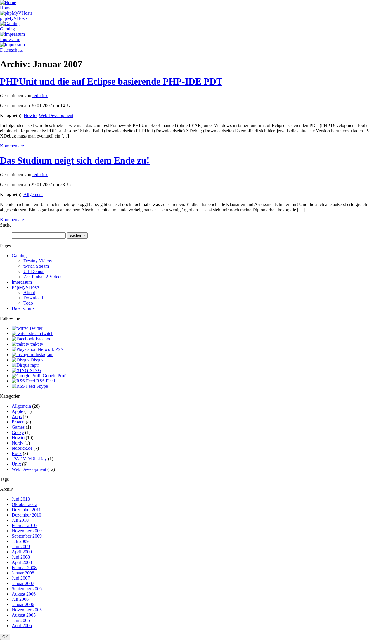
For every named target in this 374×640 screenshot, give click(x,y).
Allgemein (33, 194)
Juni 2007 (21, 578)
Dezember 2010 (26, 514)
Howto (30, 115)
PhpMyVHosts (25, 287)
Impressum (10, 39)
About (29, 292)
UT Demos (33, 271)
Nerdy (17, 442)
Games (18, 427)
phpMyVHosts (13, 18)
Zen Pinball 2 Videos (42, 276)
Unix (16, 463)
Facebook (44, 338)
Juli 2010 (20, 520)
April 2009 (22, 551)
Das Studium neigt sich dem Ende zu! (75, 160)
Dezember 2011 (26, 509)
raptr (34, 365)
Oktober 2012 (24, 504)
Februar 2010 (24, 525)
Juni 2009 (21, 546)
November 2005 (27, 609)
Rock (17, 453)
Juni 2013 (21, 499)
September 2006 (27, 588)
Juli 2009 (20, 541)
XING (34, 370)
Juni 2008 (21, 557)
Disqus (36, 359)
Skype (41, 386)
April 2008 (22, 562)
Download (33, 297)
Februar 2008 (24, 567)
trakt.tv (36, 344)
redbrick (40, 95)
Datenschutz (11, 49)
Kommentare (12, 145)
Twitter (35, 328)
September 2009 (27, 535)
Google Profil (54, 375)
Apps (17, 416)
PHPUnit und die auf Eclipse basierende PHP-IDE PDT (111, 81)
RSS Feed (45, 380)
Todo (28, 303)
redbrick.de (22, 448)
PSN (59, 349)
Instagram (43, 354)
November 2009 (27, 530)
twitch (47, 333)
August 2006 (24, 593)
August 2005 (24, 614)
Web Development (56, 115)
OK (5, 637)
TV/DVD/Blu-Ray (29, 458)
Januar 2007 (23, 583)
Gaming (7, 28)
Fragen (18, 421)
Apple (17, 411)
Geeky (18, 432)
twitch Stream (36, 266)
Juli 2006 (20, 599)
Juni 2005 (21, 620)
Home (5, 7)
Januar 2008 (23, 572)
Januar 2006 (23, 604)
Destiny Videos (37, 260)
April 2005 (22, 625)
